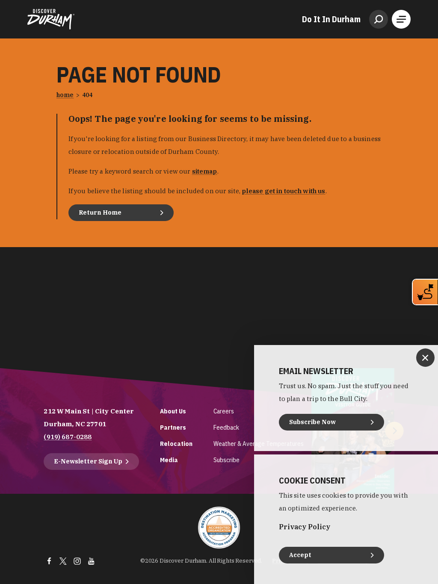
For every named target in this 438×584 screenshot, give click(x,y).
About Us (173, 411)
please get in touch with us (283, 191)
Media (169, 460)
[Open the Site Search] (378, 19)
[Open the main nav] (401, 19)
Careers (223, 411)
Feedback (226, 427)
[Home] (50, 19)
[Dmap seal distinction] (219, 527)
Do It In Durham (331, 19)
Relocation (176, 443)
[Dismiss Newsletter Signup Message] (425, 357)
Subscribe (226, 460)
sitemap (204, 171)
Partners (173, 427)
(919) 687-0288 (68, 437)
